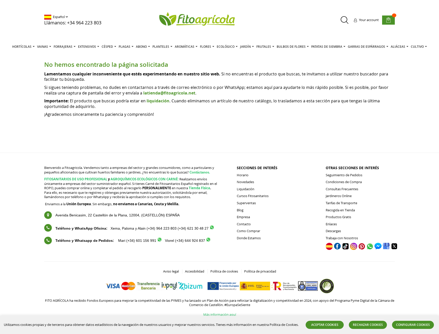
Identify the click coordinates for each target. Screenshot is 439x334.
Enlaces (331, 224)
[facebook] (337, 248)
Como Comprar (248, 231)
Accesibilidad (194, 271)
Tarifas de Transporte (341, 203)
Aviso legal (171, 271)
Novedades (245, 182)
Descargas (333, 231)
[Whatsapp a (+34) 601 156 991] (159, 240)
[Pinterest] (361, 248)
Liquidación (245, 189)
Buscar (344, 19)
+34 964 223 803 (84, 23)
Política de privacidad (260, 271)
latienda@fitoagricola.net (169, 93)
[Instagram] (353, 248)
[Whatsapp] (369, 248)
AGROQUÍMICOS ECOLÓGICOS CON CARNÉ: (145, 179)
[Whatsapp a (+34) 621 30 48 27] (212, 228)
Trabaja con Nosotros (342, 238)
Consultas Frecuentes (342, 189)
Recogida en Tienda (340, 210)
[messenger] (378, 248)
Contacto (244, 224)
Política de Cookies (284, 324)
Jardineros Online (339, 196)
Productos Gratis (338, 217)
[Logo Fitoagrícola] (197, 19)
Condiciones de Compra (344, 182)
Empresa (243, 217)
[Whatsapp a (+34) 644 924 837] (208, 240)
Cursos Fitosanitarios (253, 196)
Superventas (246, 203)
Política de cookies (224, 271)
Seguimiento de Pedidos (344, 175)
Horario (242, 175)
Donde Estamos (249, 238)
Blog (240, 210)
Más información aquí (219, 314)
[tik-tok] (345, 248)
